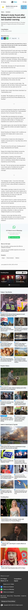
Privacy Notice (17, 595)
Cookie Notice (4, 597)
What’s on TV (4, 580)
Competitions (18, 578)
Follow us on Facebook (8, 586)
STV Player (4, 578)
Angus (3, 257)
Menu (4, 2)
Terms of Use (10, 595)
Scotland (8, 12)
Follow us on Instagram (8, 592)
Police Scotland (10, 257)
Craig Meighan (4, 29)
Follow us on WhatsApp (8, 589)
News (2, 12)
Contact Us (23, 595)
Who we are (3, 595)
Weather (17, 257)
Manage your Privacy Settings (8, 601)
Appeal (16, 580)
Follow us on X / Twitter (8, 584)
